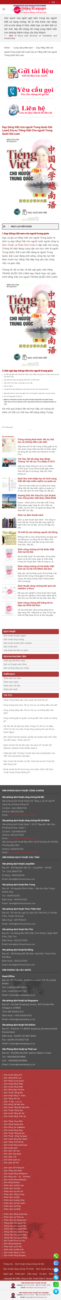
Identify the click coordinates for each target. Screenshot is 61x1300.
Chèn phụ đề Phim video (14, 660)
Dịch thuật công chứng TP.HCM (18, 1269)
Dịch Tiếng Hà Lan (12, 1098)
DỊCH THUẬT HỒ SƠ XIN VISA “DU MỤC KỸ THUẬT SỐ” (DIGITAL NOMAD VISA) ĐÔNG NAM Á (28, 746)
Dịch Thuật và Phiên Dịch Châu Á (20, 245)
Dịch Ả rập (9, 1101)
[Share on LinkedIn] (38, 433)
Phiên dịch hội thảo (12, 678)
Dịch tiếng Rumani (12, 1182)
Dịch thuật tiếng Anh (13, 1075)
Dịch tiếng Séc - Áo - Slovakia (17, 1176)
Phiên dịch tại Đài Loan (14, 1185)
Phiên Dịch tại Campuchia (15, 1220)
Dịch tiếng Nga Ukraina (14, 1089)
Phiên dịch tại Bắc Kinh (14, 1249)
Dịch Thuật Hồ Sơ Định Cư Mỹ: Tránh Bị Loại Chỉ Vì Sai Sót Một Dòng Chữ (29, 762)
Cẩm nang (32, 1274)
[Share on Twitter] (28, 433)
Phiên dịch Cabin (11, 682)
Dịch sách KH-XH (11, 1162)
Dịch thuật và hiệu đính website (18, 643)
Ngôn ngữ (8, 1274)
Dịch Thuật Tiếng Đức (13, 1092)
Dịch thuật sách (10, 646)
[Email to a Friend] (32, 433)
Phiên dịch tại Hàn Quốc (14, 1203)
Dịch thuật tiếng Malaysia (15, 1179)
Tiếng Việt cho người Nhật (15, 1229)
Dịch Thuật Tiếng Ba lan (14, 1133)
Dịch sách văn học (12, 1151)
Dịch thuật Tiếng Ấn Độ (14, 1113)
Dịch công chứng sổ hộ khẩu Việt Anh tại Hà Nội (36, 550)
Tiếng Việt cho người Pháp (15, 1238)
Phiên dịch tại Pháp (12, 1206)
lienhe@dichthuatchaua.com (22, 879)
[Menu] (3, 9)
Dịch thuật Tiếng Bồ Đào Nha (16, 1107)
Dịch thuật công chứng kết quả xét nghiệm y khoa (37, 587)
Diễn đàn (53, 1274)
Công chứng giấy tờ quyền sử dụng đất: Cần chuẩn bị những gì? (30, 719)
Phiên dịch (20, 1274)
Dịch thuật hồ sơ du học (14, 1240)
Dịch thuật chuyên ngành (15, 635)
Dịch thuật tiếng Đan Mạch (15, 1139)
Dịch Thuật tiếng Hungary (15, 1136)
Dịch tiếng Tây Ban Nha (14, 1104)
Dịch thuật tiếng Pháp (13, 1084)
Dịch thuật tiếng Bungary (15, 1255)
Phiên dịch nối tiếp (12, 685)
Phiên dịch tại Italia (12, 1188)
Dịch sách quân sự (12, 1160)
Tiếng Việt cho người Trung (16, 1232)
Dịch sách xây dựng (12, 1154)
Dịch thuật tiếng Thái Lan (15, 1116)
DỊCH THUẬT (10, 631)
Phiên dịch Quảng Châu (14, 1200)
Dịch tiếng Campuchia (13, 1124)
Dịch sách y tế (10, 1157)
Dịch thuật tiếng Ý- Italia (14, 1095)
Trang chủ (8, 1264)
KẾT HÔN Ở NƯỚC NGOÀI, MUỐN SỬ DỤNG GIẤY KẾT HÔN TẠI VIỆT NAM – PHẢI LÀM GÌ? (30, 738)
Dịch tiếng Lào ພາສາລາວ (14, 1127)
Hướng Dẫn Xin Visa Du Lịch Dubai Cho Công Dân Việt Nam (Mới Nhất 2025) (37, 498)
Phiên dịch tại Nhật (12, 1209)
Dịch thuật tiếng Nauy (13, 1130)
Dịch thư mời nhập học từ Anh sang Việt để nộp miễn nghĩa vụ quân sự (37, 479)
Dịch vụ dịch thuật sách (30, 515)
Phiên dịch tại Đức (12, 1197)
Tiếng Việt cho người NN (15, 1223)
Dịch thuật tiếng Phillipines (15, 1173)
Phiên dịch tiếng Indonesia (15, 1214)
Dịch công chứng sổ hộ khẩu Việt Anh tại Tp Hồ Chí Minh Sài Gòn (36, 567)
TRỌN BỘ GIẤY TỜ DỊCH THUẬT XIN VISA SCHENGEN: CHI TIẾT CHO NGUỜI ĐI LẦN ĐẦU (29, 754)
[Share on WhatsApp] (22, 433)
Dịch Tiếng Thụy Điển (13, 1121)
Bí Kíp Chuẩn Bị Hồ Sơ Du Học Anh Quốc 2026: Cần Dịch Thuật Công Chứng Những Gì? (28, 770)
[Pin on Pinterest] (35, 433)
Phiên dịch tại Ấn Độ (13, 1246)
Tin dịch (43, 1274)
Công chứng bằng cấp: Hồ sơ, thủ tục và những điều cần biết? (29, 711)
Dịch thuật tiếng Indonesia (15, 1145)
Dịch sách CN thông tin (14, 1167)
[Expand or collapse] (8, 226)
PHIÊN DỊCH (9, 674)
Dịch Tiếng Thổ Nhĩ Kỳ (13, 1142)
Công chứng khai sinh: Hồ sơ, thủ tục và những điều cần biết (36, 440)
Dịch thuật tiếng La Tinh (14, 1252)
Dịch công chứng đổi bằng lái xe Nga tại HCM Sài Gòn (35, 604)
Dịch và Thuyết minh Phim (15, 664)
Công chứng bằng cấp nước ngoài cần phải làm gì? (26, 700)
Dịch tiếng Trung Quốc (14, 1081)
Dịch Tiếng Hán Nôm (13, 1170)
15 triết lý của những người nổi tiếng (37, 532)
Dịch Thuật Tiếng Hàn (13, 1110)
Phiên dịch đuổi (10, 689)
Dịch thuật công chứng (14, 639)
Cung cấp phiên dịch (23, 47)
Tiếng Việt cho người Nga (15, 1235)
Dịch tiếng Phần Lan (12, 1078)
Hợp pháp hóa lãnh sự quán (16, 650)
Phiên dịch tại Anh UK (13, 1191)
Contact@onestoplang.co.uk (22, 995)
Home (7, 47)
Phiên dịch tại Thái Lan (14, 1217)
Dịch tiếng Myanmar (12, 1243)
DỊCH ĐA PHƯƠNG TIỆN (15, 656)
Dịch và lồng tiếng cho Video (16, 668)
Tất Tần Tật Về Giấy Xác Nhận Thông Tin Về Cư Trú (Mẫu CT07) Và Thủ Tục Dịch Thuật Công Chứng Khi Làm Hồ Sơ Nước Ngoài (29, 729)
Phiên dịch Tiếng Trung (14, 1194)
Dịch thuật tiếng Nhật (13, 1087)
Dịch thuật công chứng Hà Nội (29, 1264)
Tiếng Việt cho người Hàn (15, 1226)
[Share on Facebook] (25, 433)
